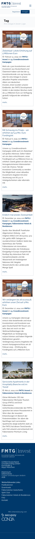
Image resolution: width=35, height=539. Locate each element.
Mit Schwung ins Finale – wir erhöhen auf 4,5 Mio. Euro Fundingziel (15, 133)
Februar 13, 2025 (11, 57)
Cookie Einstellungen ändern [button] (13, 475)
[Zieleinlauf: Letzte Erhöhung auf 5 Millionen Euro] (17, 39)
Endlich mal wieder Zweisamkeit (17, 215)
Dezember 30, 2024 (13, 218)
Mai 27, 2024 (10, 390)
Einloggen (25, 11)
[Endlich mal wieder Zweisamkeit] (17, 203)
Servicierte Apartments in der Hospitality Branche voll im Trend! (15, 384)
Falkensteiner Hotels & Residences (17, 393)
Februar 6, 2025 (11, 139)
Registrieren (16, 12)
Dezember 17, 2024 (12, 308)
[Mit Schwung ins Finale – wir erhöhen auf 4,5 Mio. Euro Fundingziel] (17, 118)
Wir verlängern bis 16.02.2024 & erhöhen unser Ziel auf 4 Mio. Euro (16, 302)
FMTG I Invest (24, 390)
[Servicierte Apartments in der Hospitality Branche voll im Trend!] (17, 370)
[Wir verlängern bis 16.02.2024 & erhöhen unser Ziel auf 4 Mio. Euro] (17, 288)
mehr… (4, 102)
